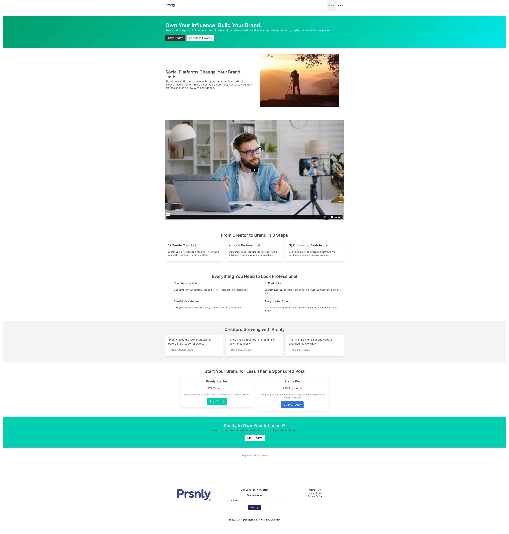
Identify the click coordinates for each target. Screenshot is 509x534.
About (340, 5)
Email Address (254, 495)
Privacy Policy (315, 496)
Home (331, 5)
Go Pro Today (292, 404)
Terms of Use (315, 493)
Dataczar (275, 519)
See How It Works (200, 38)
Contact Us (315, 489)
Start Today (175, 38)
